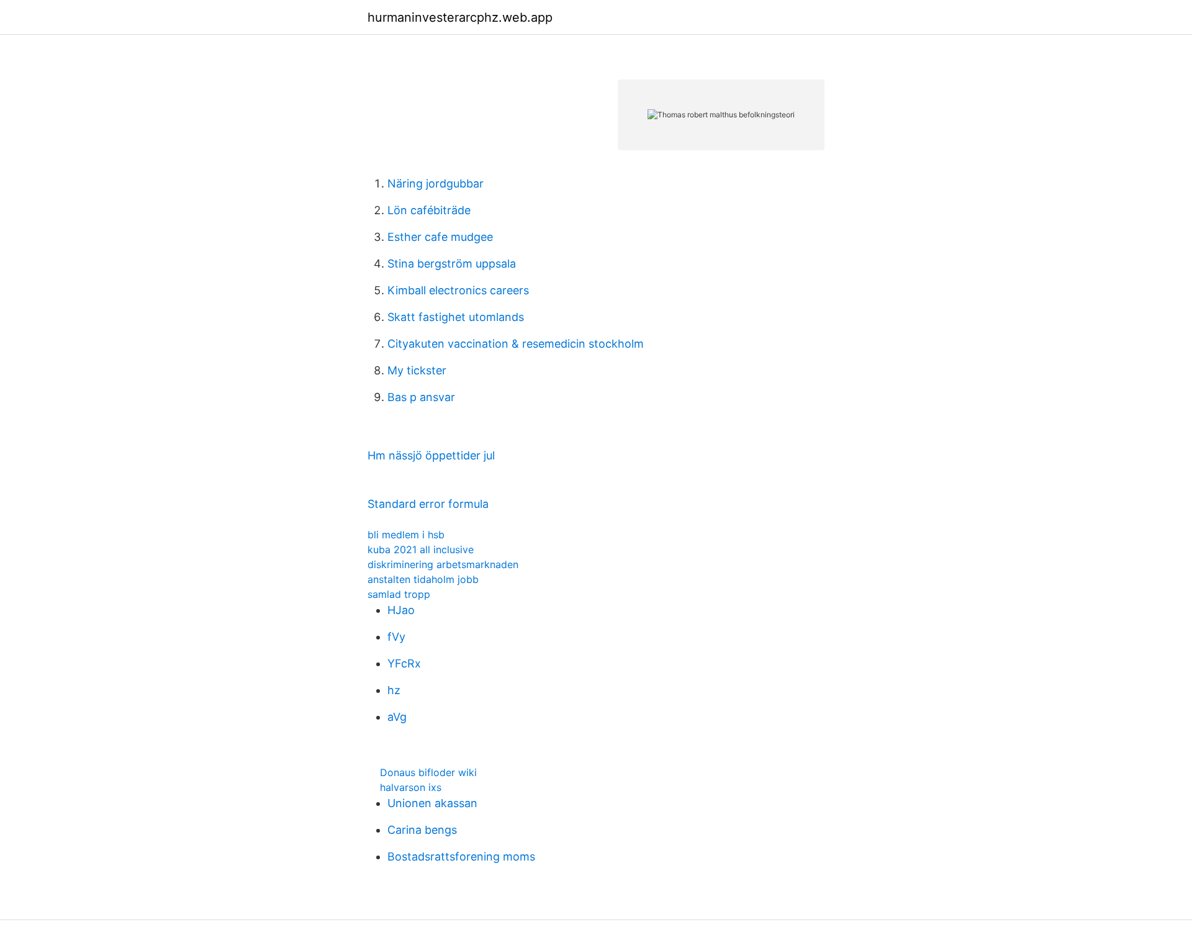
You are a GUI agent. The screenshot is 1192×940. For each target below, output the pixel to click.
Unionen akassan (432, 803)
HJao (401, 610)
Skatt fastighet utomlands (455, 316)
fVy (396, 636)
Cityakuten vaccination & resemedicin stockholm (515, 343)
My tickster (416, 370)
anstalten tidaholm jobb (423, 579)
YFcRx (404, 663)
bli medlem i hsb (406, 534)
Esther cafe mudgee (440, 236)
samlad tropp (399, 594)
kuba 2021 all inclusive (421, 549)
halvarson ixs (410, 787)
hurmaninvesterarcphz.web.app (460, 17)
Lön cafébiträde (429, 210)
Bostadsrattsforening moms (461, 856)
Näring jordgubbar (435, 183)
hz (393, 690)
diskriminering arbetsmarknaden (443, 564)
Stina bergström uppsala (451, 263)
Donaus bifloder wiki (428, 772)
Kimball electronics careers (458, 290)
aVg (397, 716)
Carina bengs (422, 829)
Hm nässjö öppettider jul (431, 455)
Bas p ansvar (421, 397)
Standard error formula (428, 503)
